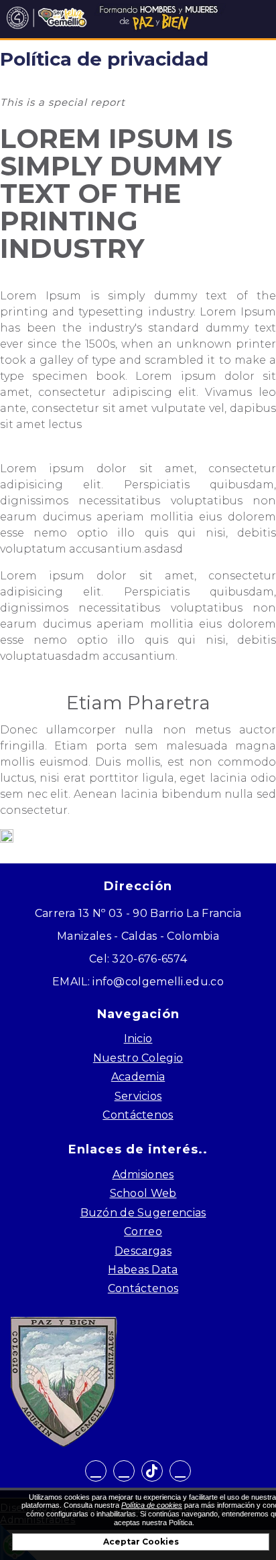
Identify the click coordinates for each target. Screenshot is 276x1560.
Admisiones (143, 1174)
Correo (143, 1231)
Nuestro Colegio (138, 1058)
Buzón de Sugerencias (143, 1212)
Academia (138, 1076)
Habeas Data (143, 1269)
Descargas (143, 1251)
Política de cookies (151, 1505)
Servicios (138, 1096)
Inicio (138, 1038)
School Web (143, 1193)
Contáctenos (137, 1115)
